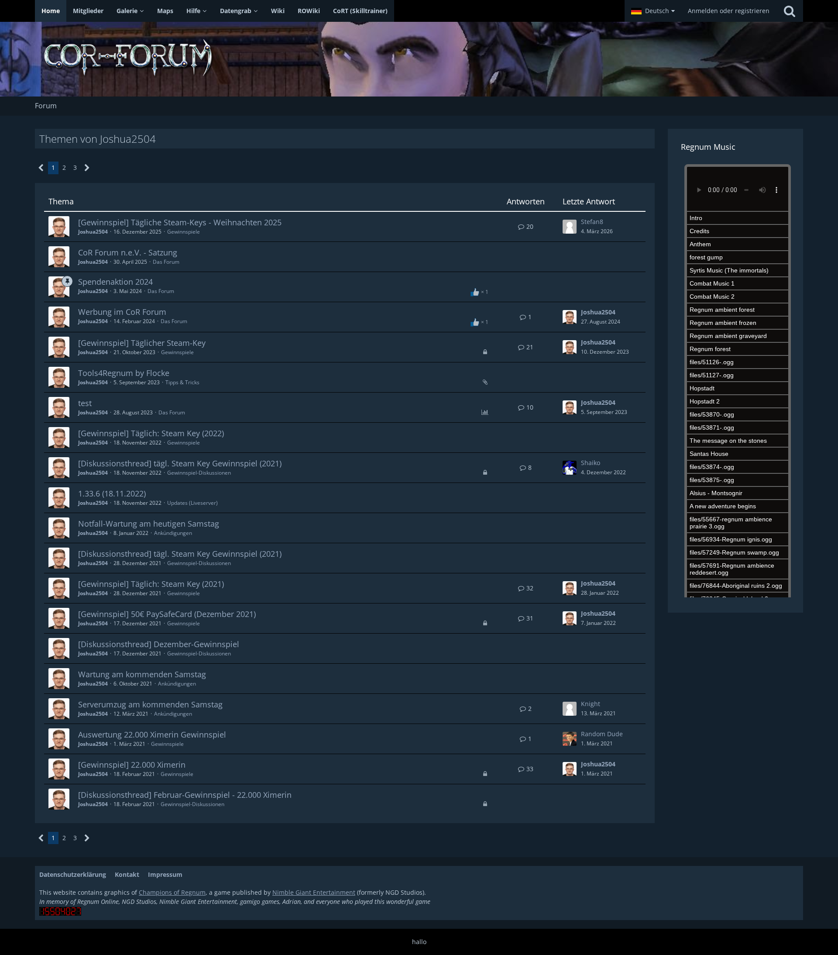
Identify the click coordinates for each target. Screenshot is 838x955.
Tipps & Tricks (182, 382)
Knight (590, 704)
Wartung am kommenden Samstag (142, 674)
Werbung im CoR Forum (122, 312)
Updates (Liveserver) (192, 503)
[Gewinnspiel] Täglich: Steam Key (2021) (151, 584)
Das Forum (166, 261)
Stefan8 (592, 221)
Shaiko (590, 463)
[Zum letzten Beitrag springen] (570, 227)
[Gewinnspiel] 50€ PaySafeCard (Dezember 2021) (167, 614)
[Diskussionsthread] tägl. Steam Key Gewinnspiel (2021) (180, 463)
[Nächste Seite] (87, 168)
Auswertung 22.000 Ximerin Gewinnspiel (152, 734)
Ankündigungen (173, 533)
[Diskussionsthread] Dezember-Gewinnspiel (158, 644)
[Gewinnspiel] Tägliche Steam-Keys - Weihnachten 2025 (180, 222)
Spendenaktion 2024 (115, 281)
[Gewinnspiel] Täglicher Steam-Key (142, 343)
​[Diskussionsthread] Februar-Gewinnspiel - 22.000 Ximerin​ (185, 795)
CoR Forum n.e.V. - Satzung (127, 252)
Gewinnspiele (183, 231)
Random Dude (602, 734)
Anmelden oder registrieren (728, 11)
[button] (653, 11)
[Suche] (789, 11)
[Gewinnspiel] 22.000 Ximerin (131, 764)
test (85, 403)
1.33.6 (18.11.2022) (112, 493)
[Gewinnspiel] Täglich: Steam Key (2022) (151, 433)
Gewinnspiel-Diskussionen (199, 472)
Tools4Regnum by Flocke (123, 373)
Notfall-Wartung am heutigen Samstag (148, 523)
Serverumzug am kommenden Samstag (150, 704)
